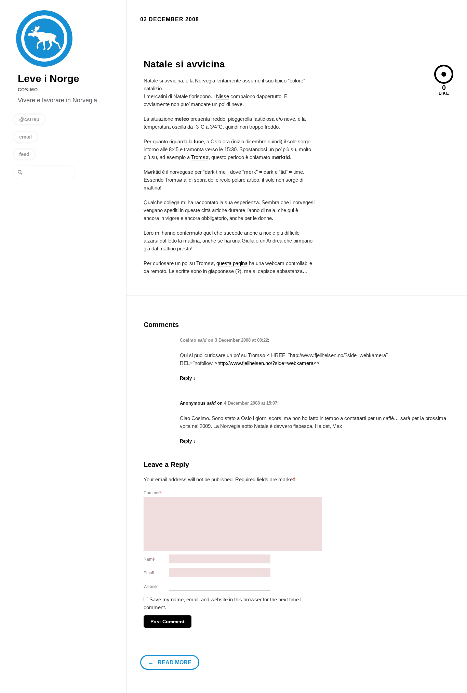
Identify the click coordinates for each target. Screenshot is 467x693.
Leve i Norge (44, 38)
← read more (169, 662)
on (197, 340)
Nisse (222, 96)
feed (24, 154)
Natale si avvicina (184, 64)
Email (149, 573)
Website (151, 586)
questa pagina (232, 263)
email (25, 137)
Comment (153, 493)
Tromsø (200, 157)
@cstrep (29, 119)
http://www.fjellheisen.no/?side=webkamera (265, 363)
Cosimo (28, 89)
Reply (188, 378)
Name (150, 559)
